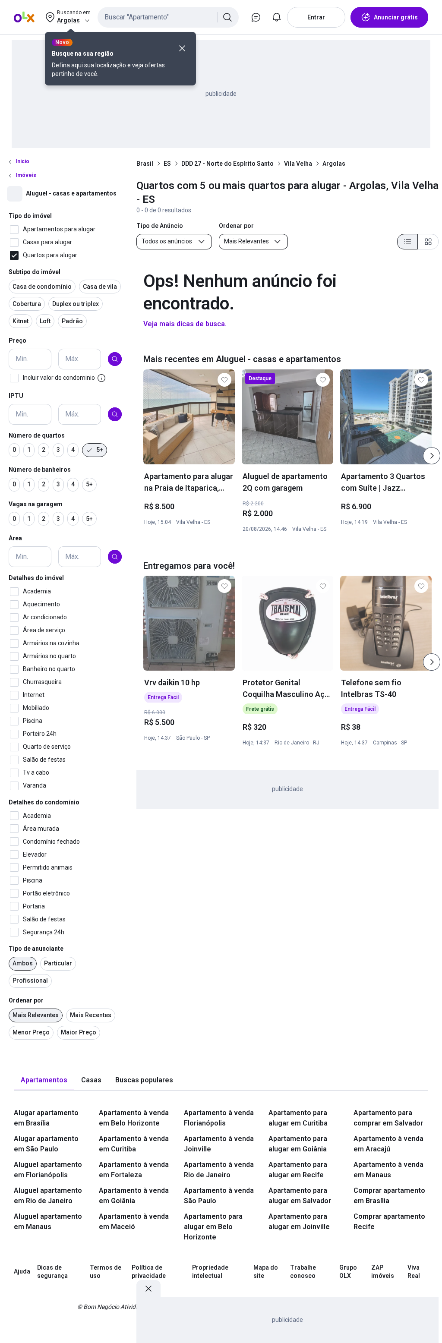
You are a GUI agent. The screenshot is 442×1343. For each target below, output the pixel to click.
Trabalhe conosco (303, 1272)
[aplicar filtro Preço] (115, 359)
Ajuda (22, 1271)
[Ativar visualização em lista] (407, 241)
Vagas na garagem (36, 504)
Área (15, 538)
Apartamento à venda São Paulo (219, 1195)
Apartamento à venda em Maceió (134, 1221)
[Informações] (101, 378)
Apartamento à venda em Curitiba (134, 1144)
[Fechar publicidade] (148, 1288)
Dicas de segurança (52, 1272)
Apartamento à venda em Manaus (388, 1169)
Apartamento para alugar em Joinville (299, 1221)
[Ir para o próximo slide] (431, 455)
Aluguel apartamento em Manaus (48, 1221)
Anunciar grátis (396, 17)
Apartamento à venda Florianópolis (219, 1118)
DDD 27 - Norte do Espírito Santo (227, 164)
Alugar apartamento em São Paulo (46, 1144)
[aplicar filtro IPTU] (115, 414)
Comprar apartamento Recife (389, 1221)
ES (167, 164)
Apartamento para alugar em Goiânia (297, 1144)
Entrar (316, 17)
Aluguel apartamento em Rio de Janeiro (48, 1195)
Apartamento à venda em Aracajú (388, 1144)
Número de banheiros (40, 469)
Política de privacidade (149, 1272)
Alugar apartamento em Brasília (46, 1118)
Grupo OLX (348, 1272)
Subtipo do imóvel (34, 271)
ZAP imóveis (382, 1272)
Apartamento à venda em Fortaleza (134, 1169)
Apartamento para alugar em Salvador (299, 1195)
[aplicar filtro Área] (115, 557)
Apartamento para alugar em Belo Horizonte (213, 1226)
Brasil (144, 164)
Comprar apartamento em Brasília (389, 1195)
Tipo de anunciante (36, 948)
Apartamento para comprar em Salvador (388, 1118)
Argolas (333, 164)
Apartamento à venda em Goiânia (134, 1195)
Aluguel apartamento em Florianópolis (48, 1169)
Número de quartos (37, 435)
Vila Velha (298, 164)
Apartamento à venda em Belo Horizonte (134, 1118)
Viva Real (413, 1272)
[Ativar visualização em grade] (428, 241)
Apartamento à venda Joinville (219, 1144)
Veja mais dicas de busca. (185, 324)
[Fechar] (182, 48)
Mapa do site (265, 1272)
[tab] (44, 1080)
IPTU (16, 395)
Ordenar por (26, 1000)
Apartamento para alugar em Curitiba (298, 1118)
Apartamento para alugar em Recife (297, 1169)
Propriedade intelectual (210, 1272)
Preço (17, 340)
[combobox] (168, 17)
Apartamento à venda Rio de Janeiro (219, 1169)
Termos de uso (105, 1272)
